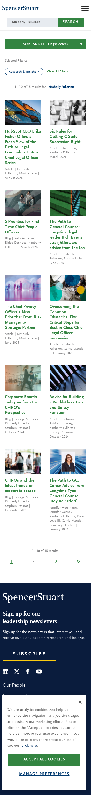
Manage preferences (44, 774)
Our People (14, 685)
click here (29, 746)
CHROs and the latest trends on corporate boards (20, 485)
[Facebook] (28, 671)
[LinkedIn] (5, 671)
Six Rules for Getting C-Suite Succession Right (65, 136)
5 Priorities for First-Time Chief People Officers (23, 227)
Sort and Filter (45, 44)
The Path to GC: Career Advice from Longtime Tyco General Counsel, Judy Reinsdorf (67, 491)
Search (71, 22)
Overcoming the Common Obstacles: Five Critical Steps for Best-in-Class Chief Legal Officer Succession (66, 323)
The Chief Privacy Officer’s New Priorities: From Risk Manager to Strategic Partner (23, 317)
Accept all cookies (44, 759)
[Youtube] (39, 671)
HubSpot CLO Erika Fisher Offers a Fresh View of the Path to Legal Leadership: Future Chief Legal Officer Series (23, 147)
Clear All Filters (57, 71)
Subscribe (29, 654)
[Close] (80, 702)
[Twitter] (17, 671)
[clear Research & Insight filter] (39, 71)
